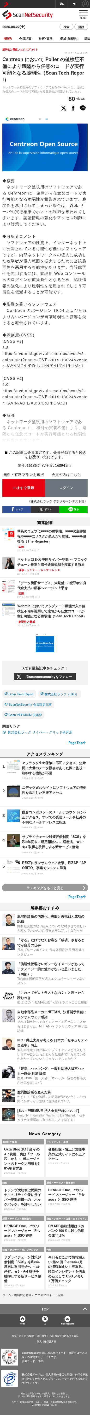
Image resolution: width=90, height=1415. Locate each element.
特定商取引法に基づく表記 (64, 1336)
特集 (49, 1249)
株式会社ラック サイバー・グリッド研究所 (40, 732)
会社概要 (42, 1336)
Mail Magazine (67, 1324)
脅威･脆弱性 (68, 38)
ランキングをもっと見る (45, 887)
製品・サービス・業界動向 (61, 1182)
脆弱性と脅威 (9, 1142)
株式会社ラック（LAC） (62, 694)
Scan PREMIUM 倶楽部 (25, 714)
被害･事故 (46, 38)
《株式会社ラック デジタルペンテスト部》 (57, 501)
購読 (81, 27)
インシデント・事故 (57, 1142)
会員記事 (25, 38)
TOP (45, 1309)
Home (22, 1324)
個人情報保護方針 (46, 1341)
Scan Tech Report (21, 694)
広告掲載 (29, 1336)
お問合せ (16, 1336)
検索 (66, 27)
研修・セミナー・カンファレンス (20, 1249)
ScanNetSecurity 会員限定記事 (30, 704)
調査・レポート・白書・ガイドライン (67, 1218)
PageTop (75, 742)
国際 (4, 1182)
